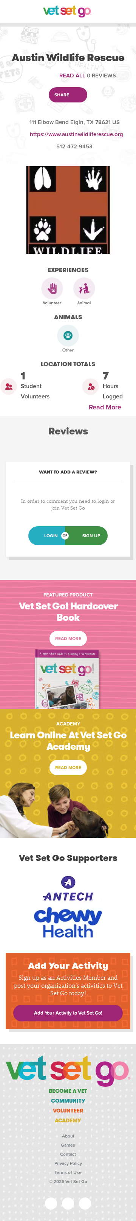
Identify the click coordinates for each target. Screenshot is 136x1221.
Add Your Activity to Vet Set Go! (68, 1013)
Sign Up (91, 535)
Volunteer (68, 1110)
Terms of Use (68, 1172)
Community (68, 1101)
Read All (72, 75)
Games (68, 1145)
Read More (107, 407)
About (68, 1136)
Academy (68, 1120)
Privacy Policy (68, 1163)
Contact (68, 1154)
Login (51, 535)
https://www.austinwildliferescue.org (76, 134)
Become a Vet (68, 1091)
